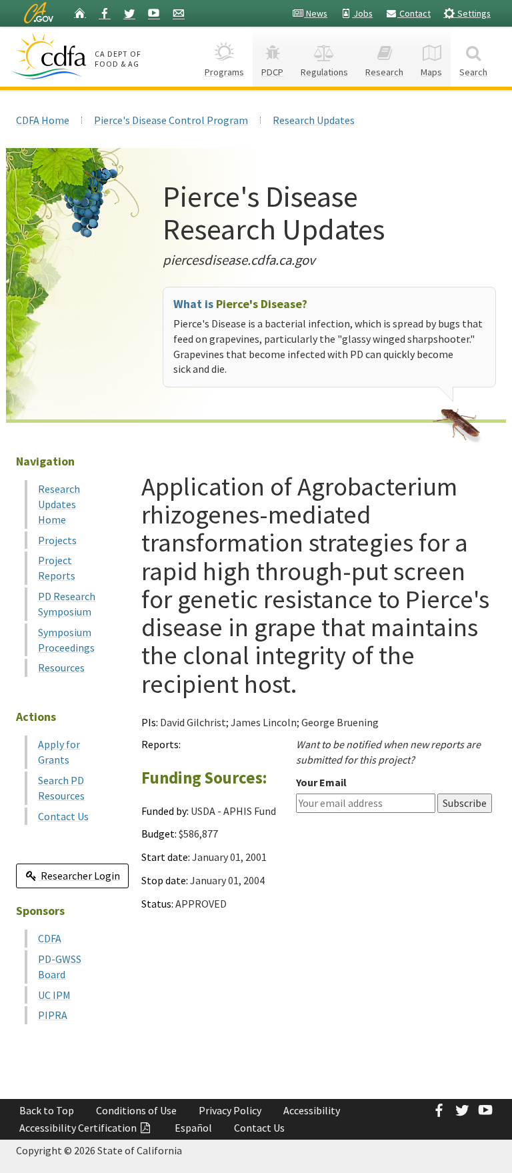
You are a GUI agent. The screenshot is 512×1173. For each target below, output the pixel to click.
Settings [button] (473, 13)
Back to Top (46, 1110)
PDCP (272, 72)
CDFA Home (42, 120)
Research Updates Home (59, 504)
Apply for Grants (59, 752)
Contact (414, 13)
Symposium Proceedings (66, 640)
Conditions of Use (136, 1110)
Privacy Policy (230, 1110)
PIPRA (52, 1015)
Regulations (324, 72)
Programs (224, 72)
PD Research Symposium (66, 604)
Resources (61, 667)
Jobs (362, 13)
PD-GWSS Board (59, 966)
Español (193, 1127)
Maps (431, 72)
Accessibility (311, 1110)
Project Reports (56, 567)
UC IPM (54, 995)
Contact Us (63, 816)
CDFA (49, 938)
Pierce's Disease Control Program (171, 120)
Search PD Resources (61, 788)
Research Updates (314, 120)
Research (384, 72)
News (315, 13)
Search (473, 72)
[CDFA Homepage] (51, 56)
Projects (57, 540)
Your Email (321, 782)
